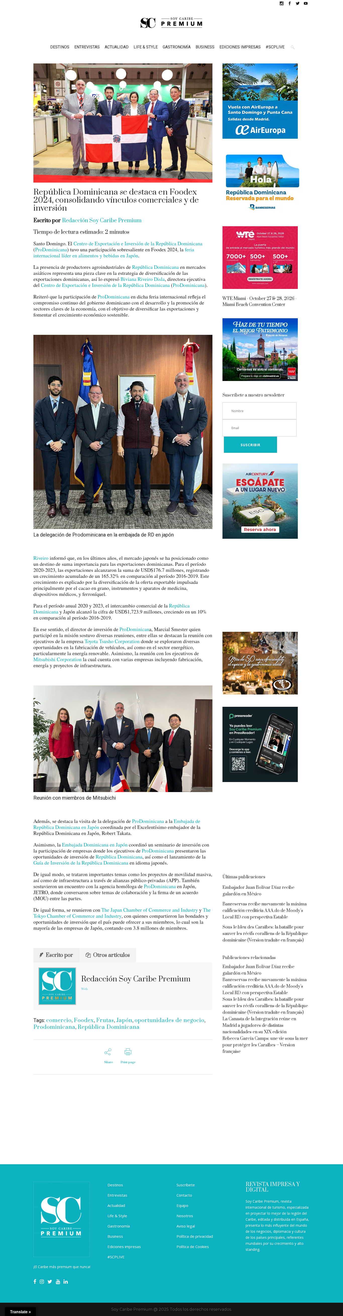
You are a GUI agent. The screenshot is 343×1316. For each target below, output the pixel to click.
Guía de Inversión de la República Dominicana (80, 862)
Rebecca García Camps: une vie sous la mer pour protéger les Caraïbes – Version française (265, 1045)
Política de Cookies (193, 1246)
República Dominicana (155, 267)
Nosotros (185, 1215)
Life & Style (117, 1215)
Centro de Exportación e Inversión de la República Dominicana (138, 243)
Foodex (84, 1020)
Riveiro (40, 558)
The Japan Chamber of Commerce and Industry (149, 909)
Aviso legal (186, 1225)
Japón (124, 1020)
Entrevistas (117, 1195)
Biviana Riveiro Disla (143, 279)
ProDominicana (51, 249)
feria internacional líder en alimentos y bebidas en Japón (113, 252)
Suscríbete (186, 1184)
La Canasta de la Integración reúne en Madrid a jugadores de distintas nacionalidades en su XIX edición (259, 1025)
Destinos (115, 1184)
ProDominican (134, 629)
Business (115, 1236)
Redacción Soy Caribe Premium (102, 220)
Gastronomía (118, 1225)
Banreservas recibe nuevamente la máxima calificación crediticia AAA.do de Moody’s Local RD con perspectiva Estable (264, 910)
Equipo (182, 1205)
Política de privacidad (195, 1236)
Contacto (184, 1195)
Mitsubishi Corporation (57, 659)
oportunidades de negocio (169, 1020)
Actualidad (116, 1205)
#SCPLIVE (116, 1256)
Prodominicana (54, 1027)
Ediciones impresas (124, 1246)
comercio (59, 1020)
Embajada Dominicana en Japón (95, 844)
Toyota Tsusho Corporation (112, 641)
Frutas (105, 1020)
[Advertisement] (266, 586)
